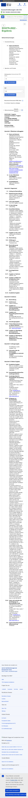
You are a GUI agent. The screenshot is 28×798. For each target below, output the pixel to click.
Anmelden (20, 5)
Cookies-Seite (13, 780)
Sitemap (3, 711)
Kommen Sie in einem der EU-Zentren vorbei (12, 754)
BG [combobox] (6, 91)
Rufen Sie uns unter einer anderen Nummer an (12, 749)
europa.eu (9, 740)
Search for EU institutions (7, 761)
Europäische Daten (6, 720)
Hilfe (3, 679)
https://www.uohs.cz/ (14, 396)
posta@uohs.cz (16, 390)
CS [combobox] (6, 78)
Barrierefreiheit (5, 701)
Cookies (3, 698)
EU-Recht (4, 718)
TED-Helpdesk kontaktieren (8, 682)
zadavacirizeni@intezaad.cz (15, 161)
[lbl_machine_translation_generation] (22, 100)
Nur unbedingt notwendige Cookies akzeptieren (16, 794)
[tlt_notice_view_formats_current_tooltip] (22, 110)
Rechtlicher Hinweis (6, 696)
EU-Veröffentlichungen (7, 728)
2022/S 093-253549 (16, 328)
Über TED (4, 708)
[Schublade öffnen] (3, 25)
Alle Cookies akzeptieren (12, 790)
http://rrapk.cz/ (19, 165)
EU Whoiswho (5, 726)
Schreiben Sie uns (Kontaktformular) (10, 752)
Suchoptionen (23, 20)
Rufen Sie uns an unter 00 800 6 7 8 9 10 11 (12, 746)
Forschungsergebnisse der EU (9, 723)
